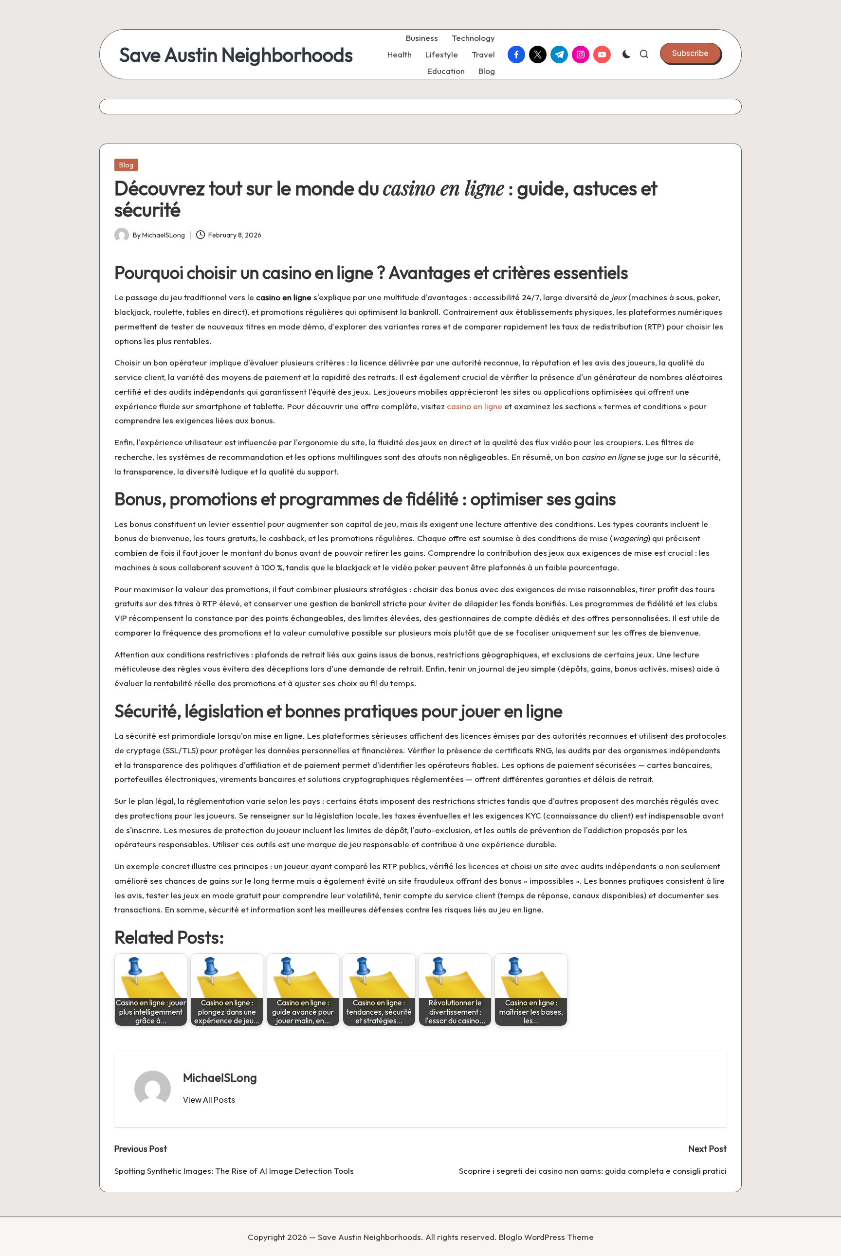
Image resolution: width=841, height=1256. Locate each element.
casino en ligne (474, 406)
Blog (126, 165)
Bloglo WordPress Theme (546, 1237)
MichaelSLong (220, 1077)
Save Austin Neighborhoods (236, 54)
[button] (690, 53)
